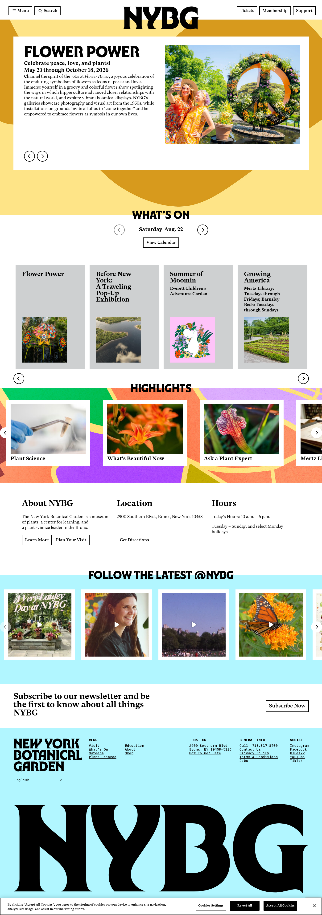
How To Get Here (205, 753)
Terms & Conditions (258, 757)
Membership (275, 11)
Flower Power (43, 274)
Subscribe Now (287, 706)
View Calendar (161, 243)
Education (134, 745)
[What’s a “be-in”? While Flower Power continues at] (194, 625)
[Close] (314, 906)
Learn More (37, 540)
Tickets (247, 11)
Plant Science (28, 459)
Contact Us (250, 749)
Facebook (298, 749)
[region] (161, 906)
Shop (129, 753)
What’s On (98, 749)
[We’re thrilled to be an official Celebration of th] (39, 625)
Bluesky (297, 753)
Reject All (244, 905)
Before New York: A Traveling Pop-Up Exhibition (113, 287)
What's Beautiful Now (135, 459)
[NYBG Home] (161, 18)
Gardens (96, 753)
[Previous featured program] (29, 156)
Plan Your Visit (71, 540)
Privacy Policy (254, 753)
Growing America (257, 277)
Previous (5, 432)
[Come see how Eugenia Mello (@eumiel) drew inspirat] (117, 625)
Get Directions (134, 540)
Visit (94, 745)
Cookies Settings (210, 905)
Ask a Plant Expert (228, 459)
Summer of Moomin (186, 277)
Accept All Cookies (280, 905)
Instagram (299, 745)
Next (202, 230)
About (130, 749)
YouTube (297, 757)
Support (304, 11)
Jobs (243, 761)
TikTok (296, 761)
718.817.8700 (265, 745)
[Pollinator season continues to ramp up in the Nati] (271, 625)
